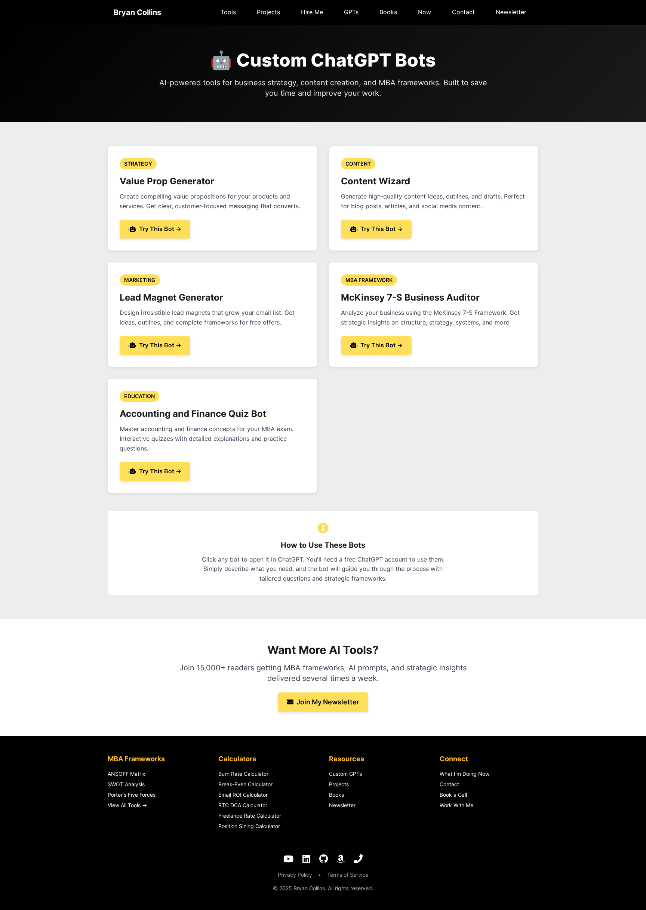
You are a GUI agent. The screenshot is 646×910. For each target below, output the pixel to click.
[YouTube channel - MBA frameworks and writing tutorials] (288, 859)
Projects (268, 12)
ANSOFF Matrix (126, 774)
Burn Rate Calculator (243, 774)
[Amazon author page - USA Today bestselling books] (341, 859)
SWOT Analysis (126, 784)
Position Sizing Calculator (249, 826)
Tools (228, 12)
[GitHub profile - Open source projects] (323, 859)
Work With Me (456, 805)
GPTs (351, 12)
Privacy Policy (295, 874)
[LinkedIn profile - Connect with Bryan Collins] (306, 859)
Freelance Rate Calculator (249, 815)
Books (388, 12)
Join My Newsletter (327, 702)
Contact (463, 12)
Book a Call (453, 794)
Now (424, 12)
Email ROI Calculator (243, 794)
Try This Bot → (160, 229)
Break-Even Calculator (245, 784)
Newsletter (511, 12)
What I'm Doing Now (464, 774)
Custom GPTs (345, 774)
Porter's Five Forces (132, 794)
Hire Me (312, 12)
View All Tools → (127, 805)
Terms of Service (347, 874)
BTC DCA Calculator (242, 805)
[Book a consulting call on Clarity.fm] (358, 859)
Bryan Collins (137, 12)
